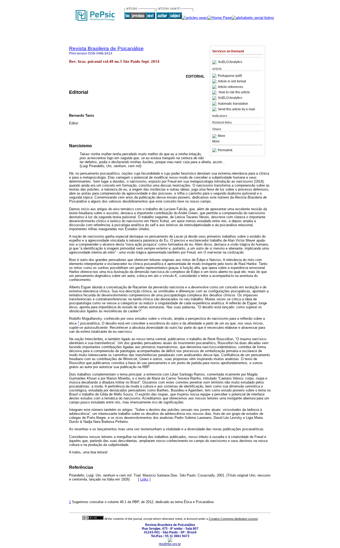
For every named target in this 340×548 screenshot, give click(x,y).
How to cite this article (234, 92)
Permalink (225, 150)
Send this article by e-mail (236, 109)
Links (144, 479)
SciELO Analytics (230, 62)
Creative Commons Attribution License (233, 518)
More (221, 136)
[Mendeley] (215, 136)
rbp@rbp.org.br (170, 544)
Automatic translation (233, 104)
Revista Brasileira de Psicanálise (106, 48)
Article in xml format (232, 81)
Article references (230, 87)
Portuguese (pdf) (230, 76)
